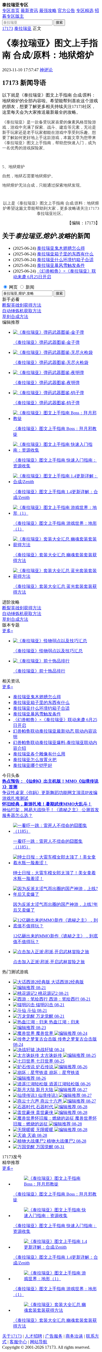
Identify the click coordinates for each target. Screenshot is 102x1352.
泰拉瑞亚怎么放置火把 (35, 759)
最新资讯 (29, 10)
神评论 (46, 69)
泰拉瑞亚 (23, 28)
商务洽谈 (74, 1336)
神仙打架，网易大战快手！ (28, 809)
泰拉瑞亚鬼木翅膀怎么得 (61, 248)
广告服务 (54, 1336)
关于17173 (12, 1336)
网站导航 (38, 1341)
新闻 (30, 287)
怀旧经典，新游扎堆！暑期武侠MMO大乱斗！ (47, 804)
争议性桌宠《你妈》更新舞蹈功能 (34, 792)
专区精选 (85, 10)
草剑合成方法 (15, 316)
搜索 (59, 22)
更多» (7, 630)
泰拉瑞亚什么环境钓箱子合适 (65, 259)
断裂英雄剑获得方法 (21, 305)
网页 (13, 287)
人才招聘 (33, 1336)
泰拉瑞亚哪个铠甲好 (32, 765)
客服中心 (18, 1341)
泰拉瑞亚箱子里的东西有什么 (65, 254)
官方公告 (66, 10)
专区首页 (11, 10)
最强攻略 (48, 10)
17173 (7, 28)
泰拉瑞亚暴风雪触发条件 (61, 265)
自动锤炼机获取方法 (21, 310)
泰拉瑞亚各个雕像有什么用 (39, 754)
